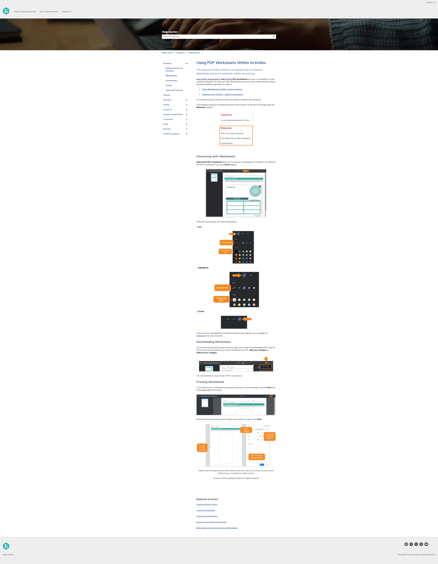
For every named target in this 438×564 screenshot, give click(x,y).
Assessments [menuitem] (171, 81)
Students (181, 53)
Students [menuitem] (167, 63)
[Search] (274, 37)
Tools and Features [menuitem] (174, 90)
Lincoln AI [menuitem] (167, 110)
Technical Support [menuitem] (171, 134)
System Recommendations (207, 516)
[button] (187, 63)
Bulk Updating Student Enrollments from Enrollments (217, 528)
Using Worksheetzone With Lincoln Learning (222, 89)
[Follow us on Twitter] (416, 544)
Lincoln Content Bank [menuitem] (173, 114)
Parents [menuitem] (166, 95)
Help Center (170, 31)
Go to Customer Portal (49, 11)
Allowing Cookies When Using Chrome (211, 522)
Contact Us (430, 2)
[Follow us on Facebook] (411, 544)
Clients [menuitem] (166, 105)
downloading (214, 79)
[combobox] (217, 37)
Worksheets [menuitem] (171, 76)
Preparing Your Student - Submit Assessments (222, 94)
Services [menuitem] (167, 129)
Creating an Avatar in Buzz (206, 504)
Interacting (201, 79)
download (201, 336)
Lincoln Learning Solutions (25, 11)
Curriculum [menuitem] (168, 119)
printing (228, 79)
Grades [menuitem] (169, 85)
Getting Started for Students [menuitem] (174, 69)
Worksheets (194, 53)
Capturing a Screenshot (205, 510)
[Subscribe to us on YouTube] (426, 544)
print (262, 333)
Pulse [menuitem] (165, 124)
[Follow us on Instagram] (421, 544)
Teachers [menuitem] (167, 100)
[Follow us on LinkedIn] (406, 544)
